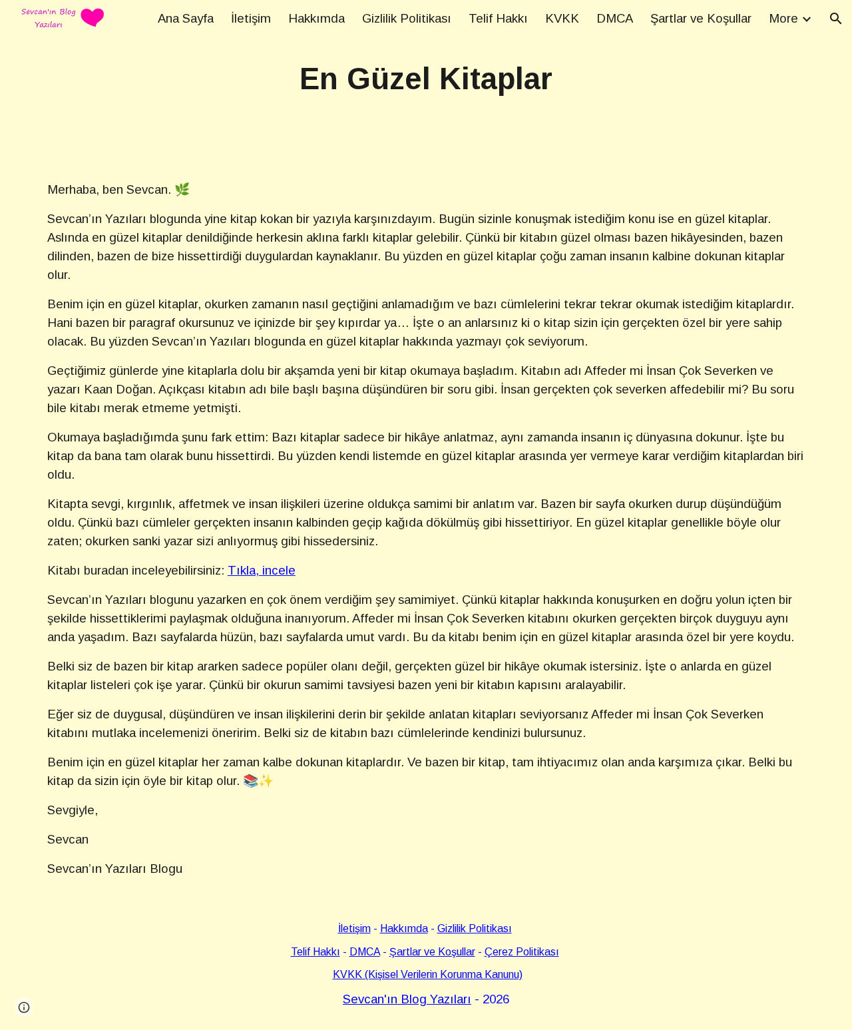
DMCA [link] (614, 18)
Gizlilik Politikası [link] (406, 18)
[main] (426, 79)
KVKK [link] (562, 18)
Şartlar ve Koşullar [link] (700, 18)
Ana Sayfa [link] (186, 18)
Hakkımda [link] (316, 18)
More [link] (783, 18)
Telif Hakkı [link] (498, 18)
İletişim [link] (251, 18)
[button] (836, 19)
